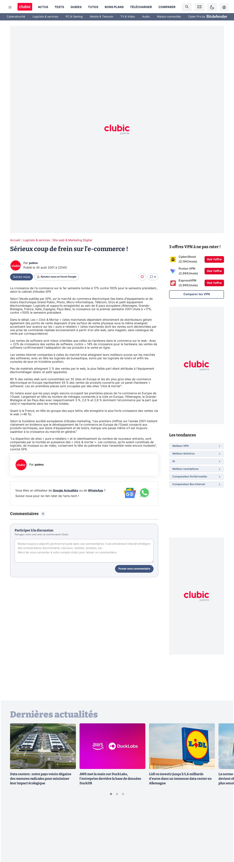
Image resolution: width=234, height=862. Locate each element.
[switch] (212, 7)
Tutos (93, 7)
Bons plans (114, 7)
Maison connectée (169, 16)
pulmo (33, 263)
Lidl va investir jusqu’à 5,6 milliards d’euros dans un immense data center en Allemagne (180, 778)
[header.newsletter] (199, 7)
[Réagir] (142, 277)
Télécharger (141, 7)
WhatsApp (95, 490)
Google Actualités (65, 490)
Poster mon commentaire (134, 569)
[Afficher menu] (10, 7)
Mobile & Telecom (101, 16)
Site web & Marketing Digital (72, 240)
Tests (59, 7)
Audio (146, 16)
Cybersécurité (16, 16)
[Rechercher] (187, 7)
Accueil (15, 240)
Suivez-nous (21, 276)
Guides (76, 7)
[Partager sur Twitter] (225, 843)
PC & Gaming (74, 16)
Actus (43, 7)
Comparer (167, 7)
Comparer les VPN (196, 294)
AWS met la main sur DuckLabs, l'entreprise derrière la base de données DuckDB (110, 778)
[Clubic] (24, 7)
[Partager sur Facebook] (225, 831)
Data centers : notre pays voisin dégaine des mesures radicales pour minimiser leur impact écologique (40, 778)
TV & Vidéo (127, 16)
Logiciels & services (45, 16)
